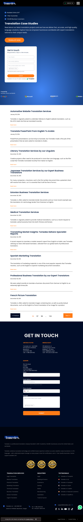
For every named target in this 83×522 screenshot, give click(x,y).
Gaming (39, 485)
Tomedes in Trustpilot (67, 476)
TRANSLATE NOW (14, 40)
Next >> (68, 315)
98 (42, 316)
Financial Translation (12, 482)
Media (39, 488)
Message (28, 400)
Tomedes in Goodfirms (67, 494)
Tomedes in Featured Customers (69, 491)
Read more (13, 125)
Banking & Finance (42, 479)
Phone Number (27, 388)
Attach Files (14, 68)
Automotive (40, 494)
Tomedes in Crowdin (66, 488)
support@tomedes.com (64, 505)
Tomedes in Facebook (66, 482)
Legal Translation (11, 476)
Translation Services (15, 473)
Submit (21, 76)
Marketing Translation (13, 485)
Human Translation (12, 494)
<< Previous (15, 315)
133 (50, 316)
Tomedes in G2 (65, 479)
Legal (38, 476)
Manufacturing (41, 491)
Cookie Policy (29, 519)
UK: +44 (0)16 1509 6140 (38, 508)
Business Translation (12, 491)
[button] (24, 391)
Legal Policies (61, 519)
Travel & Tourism (42, 497)
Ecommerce (40, 482)
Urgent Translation (12, 497)
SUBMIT (41, 413)
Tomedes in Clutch (66, 485)
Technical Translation (12, 488)
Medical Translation (12, 479)
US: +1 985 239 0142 (37, 507)
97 (37, 316)
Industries (41, 473)
